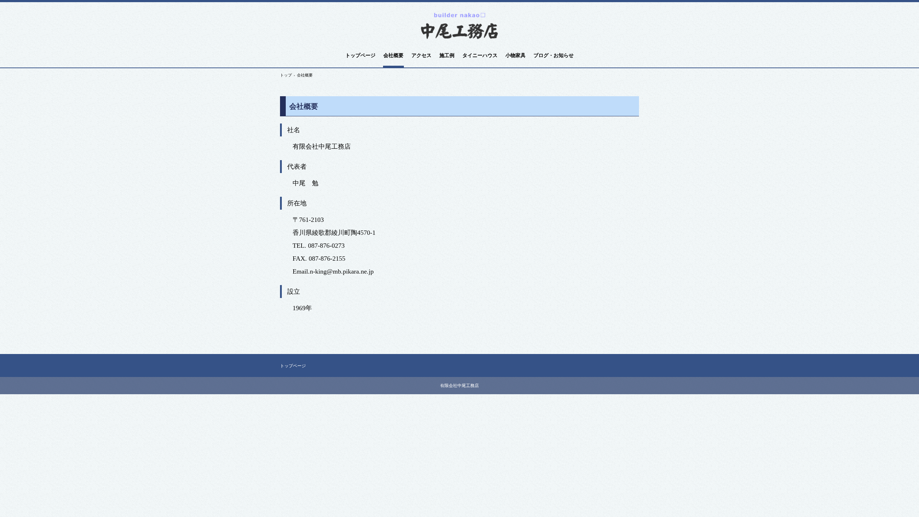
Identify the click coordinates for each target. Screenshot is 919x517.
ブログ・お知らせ (553, 55)
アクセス (421, 55)
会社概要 (393, 55)
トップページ (360, 55)
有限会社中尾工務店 (459, 26)
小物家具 (515, 55)
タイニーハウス (480, 55)
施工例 (446, 55)
